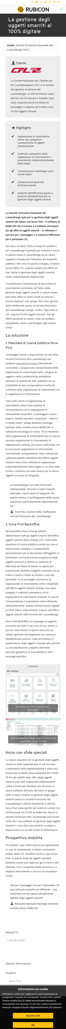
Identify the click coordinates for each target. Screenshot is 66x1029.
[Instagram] (50, 1)
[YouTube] (41, 1)
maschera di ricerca (27, 363)
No (33, 1025)
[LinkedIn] (45, 1)
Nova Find (15, 980)
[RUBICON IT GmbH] (33, 9)
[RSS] (58, 1)
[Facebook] (32, 1)
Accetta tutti (33, 1015)
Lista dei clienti (16, 940)
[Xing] (54, 1)
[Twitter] (36, 1)
